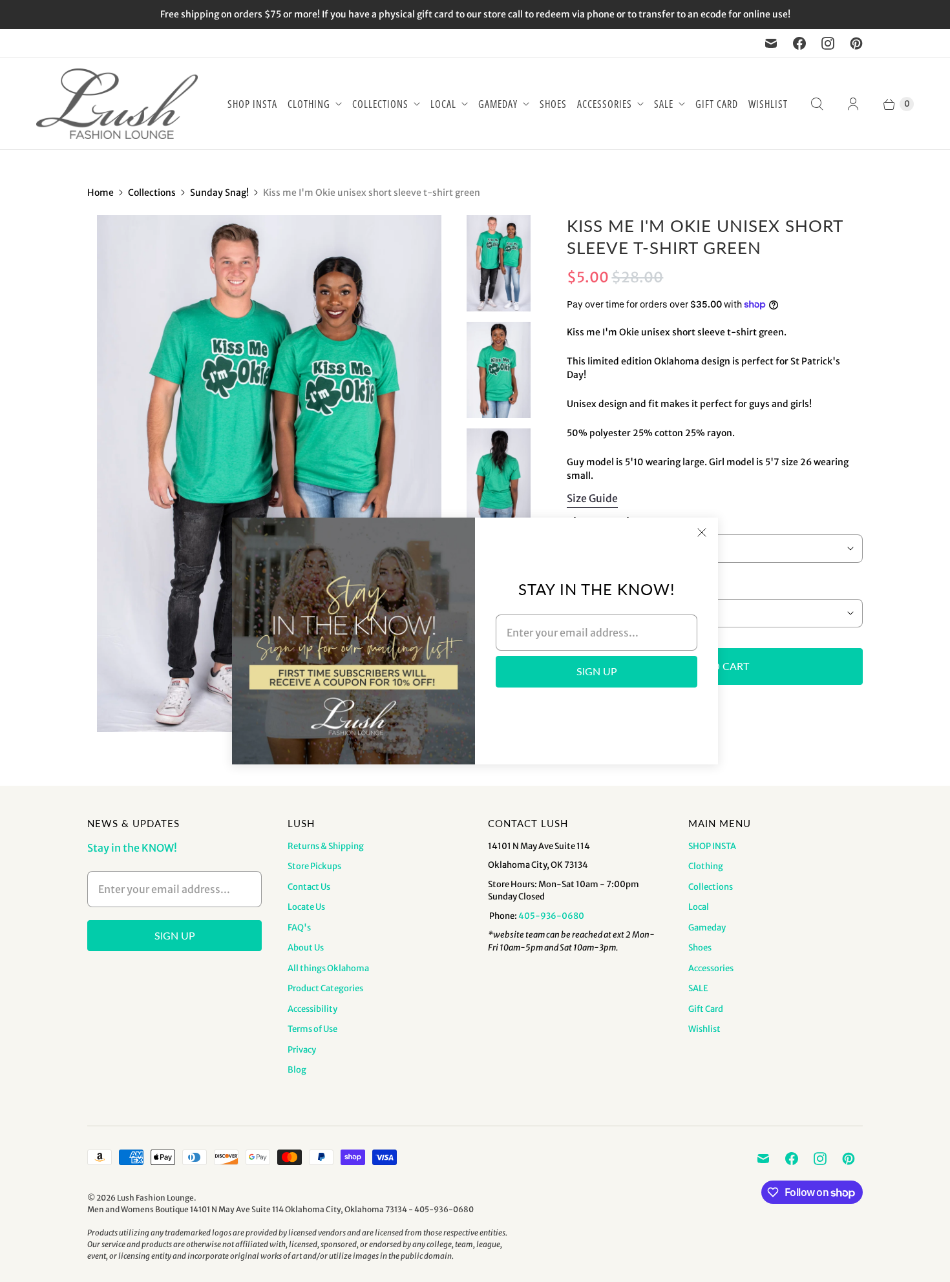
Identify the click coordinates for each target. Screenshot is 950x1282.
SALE (663, 104)
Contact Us (309, 886)
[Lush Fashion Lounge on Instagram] (828, 43)
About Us (306, 947)
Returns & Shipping (326, 846)
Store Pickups (314, 866)
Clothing (309, 104)
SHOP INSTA (252, 104)
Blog (297, 1069)
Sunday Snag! (219, 192)
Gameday (498, 104)
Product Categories (325, 988)
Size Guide (592, 498)
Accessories (604, 104)
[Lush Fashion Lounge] (117, 103)
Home (100, 192)
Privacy (302, 1049)
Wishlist (768, 104)
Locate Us (306, 906)
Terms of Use (312, 1029)
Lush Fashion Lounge (155, 1198)
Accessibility (312, 1009)
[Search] (817, 104)
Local (443, 104)
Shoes (553, 104)
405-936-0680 (551, 915)
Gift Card (716, 104)
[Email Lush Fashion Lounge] (771, 43)
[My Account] (853, 104)
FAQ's (299, 927)
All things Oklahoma (328, 968)
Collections (380, 104)
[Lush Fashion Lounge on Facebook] (799, 43)
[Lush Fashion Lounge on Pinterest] (856, 43)
